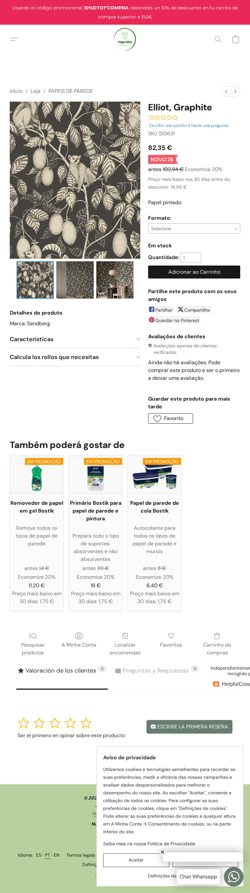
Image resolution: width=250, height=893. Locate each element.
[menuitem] (226, 91)
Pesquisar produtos (33, 648)
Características (31, 339)
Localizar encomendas (125, 648)
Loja (35, 91)
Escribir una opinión (168, 125)
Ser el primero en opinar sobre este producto (71, 735)
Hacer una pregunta (209, 125)
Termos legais (80, 855)
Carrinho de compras (217, 648)
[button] (125, 39)
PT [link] (47, 855)
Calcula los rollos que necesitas (54, 357)
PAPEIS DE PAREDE (71, 91)
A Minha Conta (79, 644)
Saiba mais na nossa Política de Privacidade (149, 844)
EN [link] (57, 855)
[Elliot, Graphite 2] (115, 280)
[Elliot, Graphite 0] (35, 280)
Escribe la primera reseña (192, 726)
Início (16, 91)
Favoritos (171, 644)
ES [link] (39, 855)
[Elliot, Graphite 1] (75, 280)
